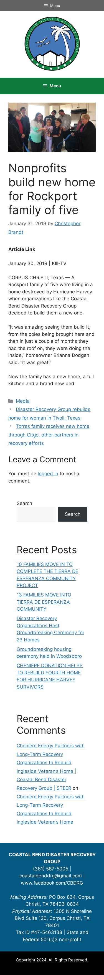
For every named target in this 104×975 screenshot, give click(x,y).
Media (23, 401)
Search (24, 503)
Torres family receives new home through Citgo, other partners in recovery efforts (48, 434)
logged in (48, 473)
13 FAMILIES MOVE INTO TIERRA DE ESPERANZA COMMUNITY (44, 602)
